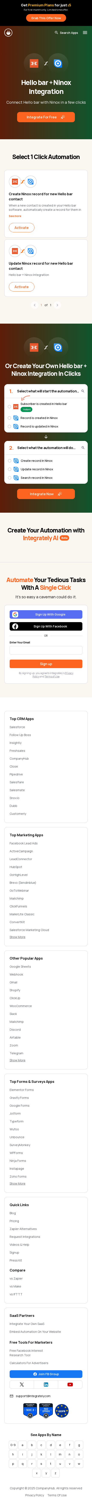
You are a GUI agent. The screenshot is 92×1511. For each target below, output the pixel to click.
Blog (13, 1213)
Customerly (18, 814)
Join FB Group (49, 1374)
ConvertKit (17, 922)
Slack (13, 1014)
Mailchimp (17, 898)
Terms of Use (52, 676)
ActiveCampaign (21, 851)
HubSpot (16, 867)
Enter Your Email (20, 642)
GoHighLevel (19, 875)
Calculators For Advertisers (29, 1363)
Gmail (13, 982)
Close (14, 766)
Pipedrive (16, 774)
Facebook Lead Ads (24, 843)
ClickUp (15, 998)
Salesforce (17, 727)
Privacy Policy (34, 1495)
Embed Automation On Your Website (35, 1332)
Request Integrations (25, 1237)
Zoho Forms (18, 1176)
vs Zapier (16, 1278)
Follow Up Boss (20, 735)
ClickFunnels (18, 906)
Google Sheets (20, 966)
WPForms (16, 1153)
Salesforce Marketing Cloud (29, 930)
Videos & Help (19, 1245)
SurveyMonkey (20, 1145)
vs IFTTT (16, 1294)
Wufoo (14, 1129)
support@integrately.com (33, 1396)
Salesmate (17, 790)
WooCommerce (21, 1006)
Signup (14, 1252)
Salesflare (17, 782)
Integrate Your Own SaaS (27, 1324)
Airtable (15, 1037)
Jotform (15, 1113)
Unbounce (17, 1137)
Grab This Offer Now (46, 18)
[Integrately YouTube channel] (70, 1384)
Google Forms (20, 1105)
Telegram (16, 1053)
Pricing (14, 1221)
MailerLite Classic (22, 914)
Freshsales (17, 751)
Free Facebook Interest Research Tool (26, 1353)
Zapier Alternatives (23, 1229)
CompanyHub (19, 758)
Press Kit (16, 1260)
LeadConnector (21, 859)
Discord (15, 1029)
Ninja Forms (18, 1161)
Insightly (15, 743)
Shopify (15, 990)
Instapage (17, 1169)
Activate (22, 227)
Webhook (16, 974)
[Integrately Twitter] (22, 1384)
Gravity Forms (19, 1098)
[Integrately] (8, 32)
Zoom (14, 1045)
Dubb (13, 806)
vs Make (15, 1286)
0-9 (13, 1445)
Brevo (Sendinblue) (23, 883)
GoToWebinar (19, 890)
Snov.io (14, 798)
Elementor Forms (22, 1090)
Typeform (17, 1121)
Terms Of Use (57, 1495)
